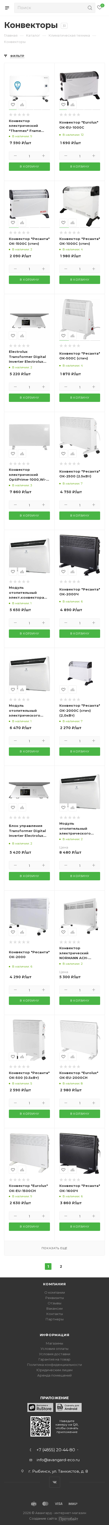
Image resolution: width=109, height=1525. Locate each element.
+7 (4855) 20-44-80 (56, 1450)
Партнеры (55, 1319)
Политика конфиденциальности (54, 1365)
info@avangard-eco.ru (58, 1459)
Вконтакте (54, 1482)
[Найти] (89, 8)
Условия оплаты (54, 1349)
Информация (54, 1335)
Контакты (54, 1314)
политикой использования (27, 1504)
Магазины (54, 1343)
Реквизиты (54, 1298)
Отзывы (54, 1303)
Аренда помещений (54, 1375)
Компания (54, 1284)
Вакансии (54, 1308)
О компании (54, 1292)
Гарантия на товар (54, 1359)
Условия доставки (54, 1354)
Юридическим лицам (54, 1370)
